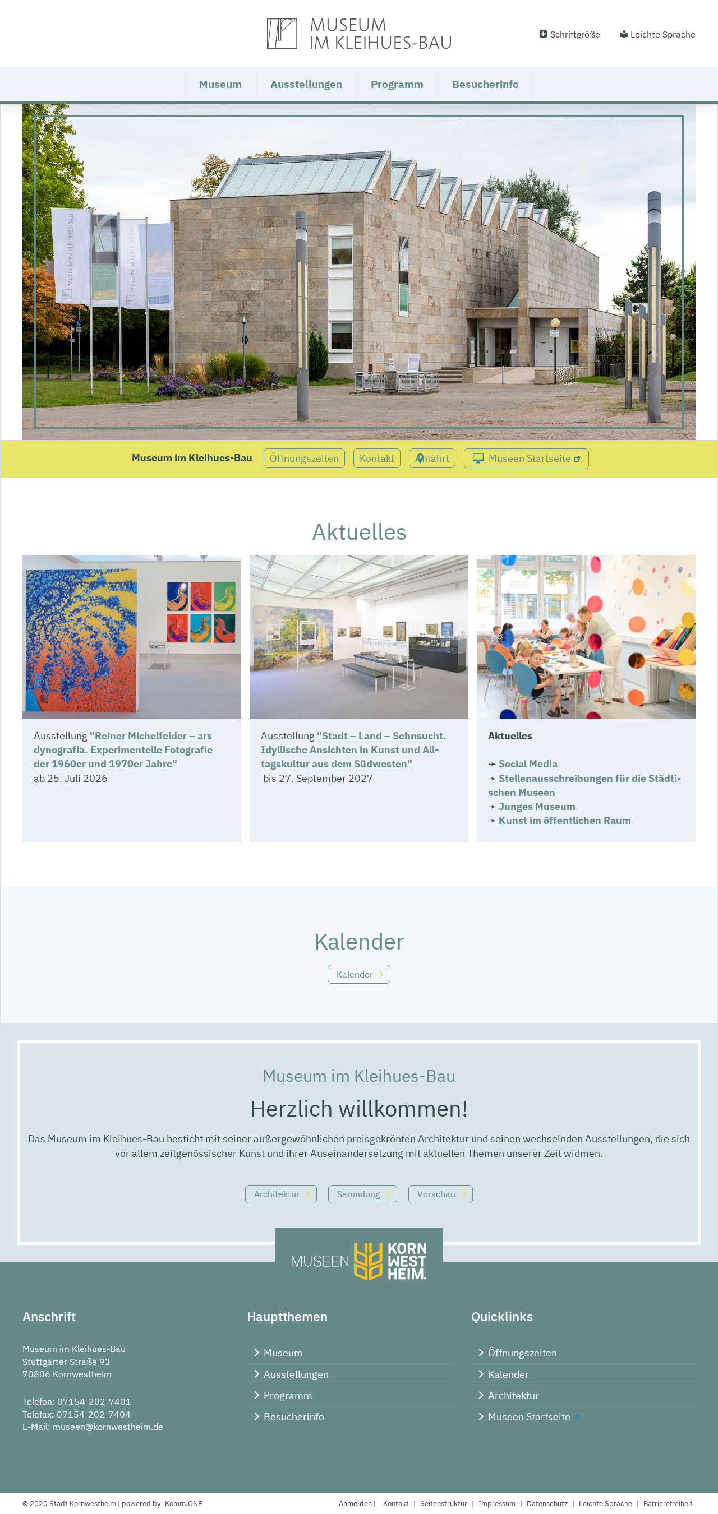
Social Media (528, 763)
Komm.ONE (183, 1503)
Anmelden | (358, 1503)
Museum (220, 84)
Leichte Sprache (663, 34)
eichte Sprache (605, 1503)
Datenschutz (547, 1503)
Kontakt (377, 458)
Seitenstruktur (443, 1503)
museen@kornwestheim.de (108, 1426)
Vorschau (436, 1194)
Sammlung (358, 1194)
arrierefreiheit (668, 1503)
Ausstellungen (306, 84)
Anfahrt (432, 458)
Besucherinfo (485, 84)
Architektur (277, 1194)
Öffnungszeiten (304, 458)
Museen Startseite (530, 458)
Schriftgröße (575, 34)
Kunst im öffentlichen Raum (565, 820)
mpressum (497, 1503)
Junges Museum (537, 806)
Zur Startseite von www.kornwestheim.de (359, 33)
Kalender (355, 974)
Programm (397, 84)
